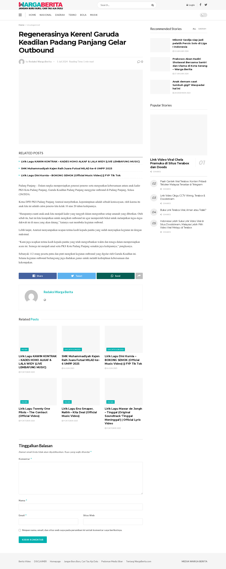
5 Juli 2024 (62, 61)
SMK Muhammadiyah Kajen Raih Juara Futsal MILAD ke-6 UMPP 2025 (66, 168)
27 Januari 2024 (181, 73)
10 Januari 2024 (181, 51)
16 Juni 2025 (68, 368)
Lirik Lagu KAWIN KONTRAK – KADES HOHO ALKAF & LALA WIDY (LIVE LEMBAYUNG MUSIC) (80, 161)
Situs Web (88, 515)
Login (191, 4)
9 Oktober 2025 (27, 372)
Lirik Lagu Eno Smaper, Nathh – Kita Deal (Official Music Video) (79, 412)
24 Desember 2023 (182, 93)
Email (23, 515)
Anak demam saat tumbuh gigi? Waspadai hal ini (188, 85)
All (194, 28)
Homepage (55, 561)
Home (32, 15)
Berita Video (25, 561)
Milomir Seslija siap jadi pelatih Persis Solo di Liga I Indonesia (190, 43)
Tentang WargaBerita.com (138, 561)
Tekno (72, 15)
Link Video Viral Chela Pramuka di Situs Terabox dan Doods (169, 163)
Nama (23, 500)
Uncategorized (33, 25)
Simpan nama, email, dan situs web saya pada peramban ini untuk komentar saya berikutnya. (72, 530)
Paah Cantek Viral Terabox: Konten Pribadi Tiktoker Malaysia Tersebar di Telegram (183, 183)
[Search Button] (153, 5)
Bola (83, 15)
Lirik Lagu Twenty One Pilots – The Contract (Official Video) (34, 412)
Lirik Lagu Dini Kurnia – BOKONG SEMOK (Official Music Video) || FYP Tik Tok (71, 175)
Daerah (60, 15)
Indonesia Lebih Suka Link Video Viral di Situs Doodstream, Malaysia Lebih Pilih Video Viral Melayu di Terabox (182, 224)
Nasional (46, 15)
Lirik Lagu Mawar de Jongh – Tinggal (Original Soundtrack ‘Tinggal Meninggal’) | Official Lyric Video (123, 416)
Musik (94, 15)
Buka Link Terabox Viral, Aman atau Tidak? (183, 210)
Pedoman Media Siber (112, 561)
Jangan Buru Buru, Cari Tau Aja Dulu (81, 561)
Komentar (25, 458)
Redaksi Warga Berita (40, 61)
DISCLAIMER (40, 561)
